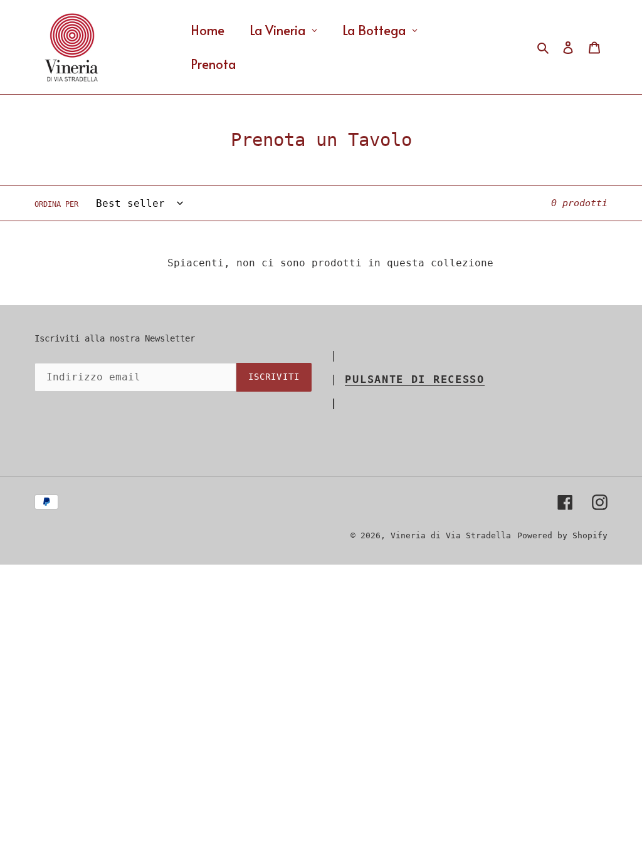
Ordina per (56, 204)
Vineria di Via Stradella (451, 535)
